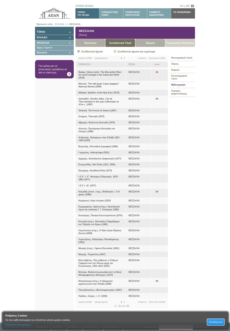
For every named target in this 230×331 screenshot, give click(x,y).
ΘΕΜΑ (131, 64)
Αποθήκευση (216, 322)
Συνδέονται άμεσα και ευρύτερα (136, 51)
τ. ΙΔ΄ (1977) (87, 185)
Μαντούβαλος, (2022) (98, 263)
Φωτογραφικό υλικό (181, 57)
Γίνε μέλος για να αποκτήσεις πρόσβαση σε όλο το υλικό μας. (52, 69)
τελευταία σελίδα (157, 58)
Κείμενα (175, 70)
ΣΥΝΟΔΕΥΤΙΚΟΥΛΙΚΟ (109, 13)
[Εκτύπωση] (192, 6)
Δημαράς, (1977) (99, 158)
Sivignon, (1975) (91, 116)
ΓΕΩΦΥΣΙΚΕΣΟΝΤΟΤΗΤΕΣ (132, 13)
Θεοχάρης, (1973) (95, 170)
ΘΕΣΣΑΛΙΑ (74, 24)
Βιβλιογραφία (178, 84)
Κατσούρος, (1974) (100, 215)
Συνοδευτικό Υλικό (120, 42)
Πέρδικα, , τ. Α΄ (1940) (92, 296)
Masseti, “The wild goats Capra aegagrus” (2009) (98, 85)
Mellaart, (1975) (98, 92)
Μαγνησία (42, 52)
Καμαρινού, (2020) (94, 200)
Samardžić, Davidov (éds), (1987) (98, 101)
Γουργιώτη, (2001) (93, 152)
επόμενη (142, 58)
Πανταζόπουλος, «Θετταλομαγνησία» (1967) (100, 290)
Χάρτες (175, 64)
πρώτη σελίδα (85, 58)
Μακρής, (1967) (91, 254)
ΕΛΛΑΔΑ (59, 24)
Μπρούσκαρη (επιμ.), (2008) (95, 282)
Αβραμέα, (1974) (96, 122)
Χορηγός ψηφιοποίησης (179, 92)
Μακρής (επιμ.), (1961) (98, 248)
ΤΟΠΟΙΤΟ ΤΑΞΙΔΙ (83, 13)
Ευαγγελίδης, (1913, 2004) (96, 164)
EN (181, 6)
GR (187, 6)
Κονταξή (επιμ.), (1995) (99, 223)
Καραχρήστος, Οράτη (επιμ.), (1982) (99, 208)
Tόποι (41, 31)
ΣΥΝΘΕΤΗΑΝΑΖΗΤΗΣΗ (156, 13)
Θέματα (150, 42)
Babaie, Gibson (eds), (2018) (100, 75)
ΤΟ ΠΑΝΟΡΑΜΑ (182, 12)
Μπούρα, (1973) (99, 273)
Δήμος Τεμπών (44, 47)
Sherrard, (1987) (97, 110)
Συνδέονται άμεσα (92, 51)
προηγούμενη (100, 58)
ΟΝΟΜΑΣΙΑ (84, 64)
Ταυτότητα (90, 42)
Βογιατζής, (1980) (98, 146)
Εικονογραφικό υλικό (179, 77)
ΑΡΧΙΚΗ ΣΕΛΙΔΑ (84, 6)
